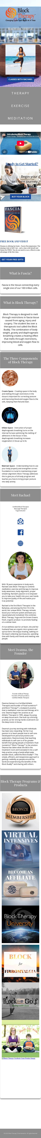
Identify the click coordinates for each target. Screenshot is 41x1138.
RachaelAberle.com (21, 37)
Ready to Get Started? (22, 164)
